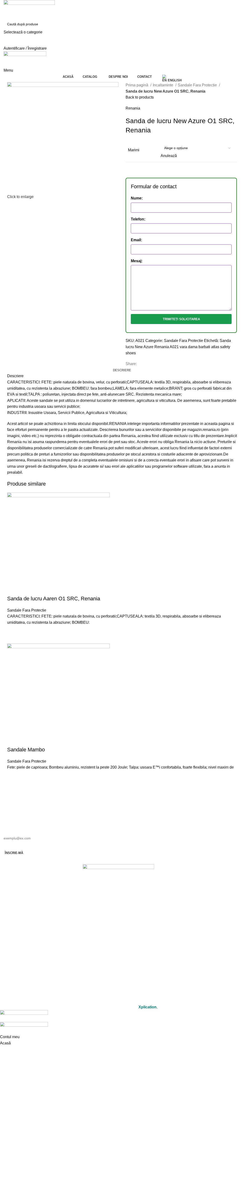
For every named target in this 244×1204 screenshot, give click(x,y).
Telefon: (138, 219)
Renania (133, 108)
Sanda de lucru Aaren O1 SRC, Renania (53, 599)
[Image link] (118, 877)
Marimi (133, 150)
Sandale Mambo (26, 750)
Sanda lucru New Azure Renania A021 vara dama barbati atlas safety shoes (178, 347)
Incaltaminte (163, 85)
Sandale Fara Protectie (198, 85)
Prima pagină (137, 85)
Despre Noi (118, 949)
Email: (136, 240)
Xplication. (148, 1007)
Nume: (137, 198)
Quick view (13, 638)
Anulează (169, 156)
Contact (118, 960)
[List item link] (118, 906)
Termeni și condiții (118, 987)
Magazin (118, 938)
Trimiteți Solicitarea (181, 319)
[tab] (122, 370)
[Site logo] (29, 9)
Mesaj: (136, 261)
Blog (118, 971)
